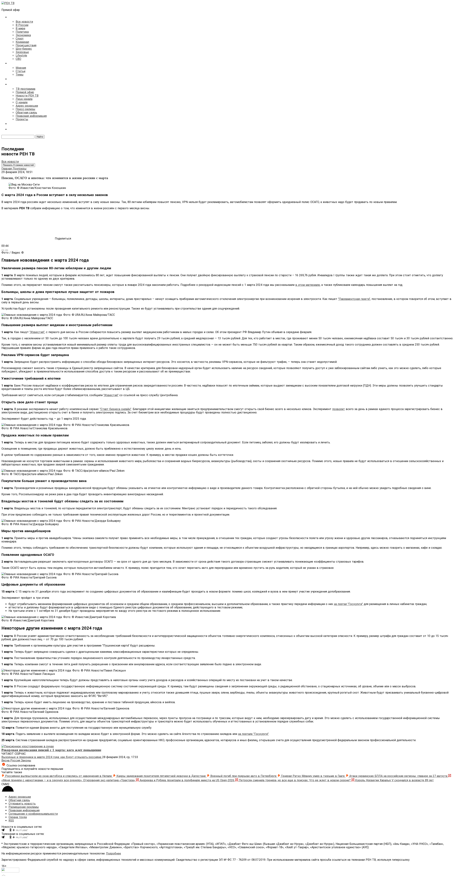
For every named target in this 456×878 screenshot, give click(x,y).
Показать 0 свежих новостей (18, 165)
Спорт (20, 38)
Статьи (20, 71)
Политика (22, 32)
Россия (15, 760)
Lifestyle (21, 55)
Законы (26, 760)
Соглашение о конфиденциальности (33, 813)
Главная (7, 168)
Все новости (24, 21)
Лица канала (24, 99)
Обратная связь (26, 112)
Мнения (21, 67)
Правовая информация (31, 116)
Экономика (23, 35)
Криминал (22, 42)
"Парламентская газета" (354, 299)
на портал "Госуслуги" (348, 604)
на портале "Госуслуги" (253, 734)
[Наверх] (3, 875)
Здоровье (22, 52)
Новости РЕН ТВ (27, 95)
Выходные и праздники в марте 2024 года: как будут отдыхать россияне (51, 757)
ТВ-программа (25, 89)
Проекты (22, 119)
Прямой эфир (25, 92)
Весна (5, 760)
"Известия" (37, 332)
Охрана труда (18, 817)
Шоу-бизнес (24, 48)
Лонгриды (20, 168)
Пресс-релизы (25, 109)
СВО (18, 59)
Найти (40, 136)
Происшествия (26, 45)
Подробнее (113, 853)
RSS (11, 820)
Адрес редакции (27, 105)
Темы (20, 74)
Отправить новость (22, 803)
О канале (22, 102)
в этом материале (307, 285)
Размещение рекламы (24, 807)
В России (22, 25)
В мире (20, 28)
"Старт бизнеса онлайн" (115, 409)
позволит (338, 409)
